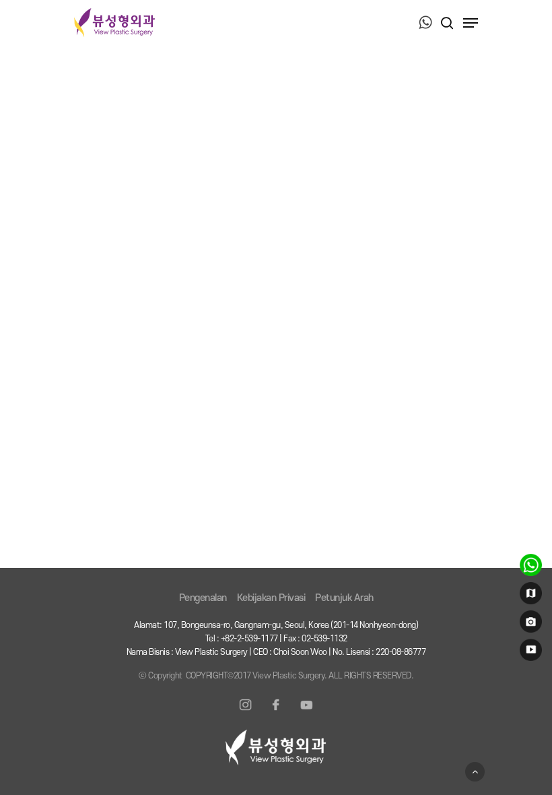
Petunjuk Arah (344, 598)
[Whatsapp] (425, 23)
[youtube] (529, 653)
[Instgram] (245, 713)
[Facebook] (276, 713)
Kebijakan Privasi (271, 598)
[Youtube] (306, 713)
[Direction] (529, 596)
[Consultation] (529, 568)
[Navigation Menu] (470, 23)
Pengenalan (203, 598)
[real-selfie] (529, 624)
